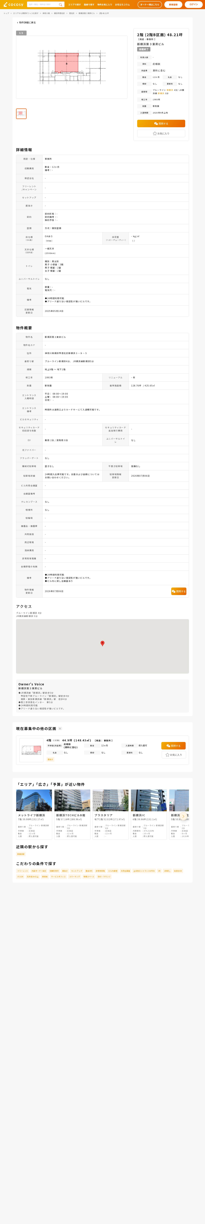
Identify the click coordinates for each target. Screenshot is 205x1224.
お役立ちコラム (122, 4)
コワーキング (74, 876)
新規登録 (173, 4)
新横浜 (170, 90)
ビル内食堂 (112, 871)
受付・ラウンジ (104, 876)
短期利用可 (54, 871)
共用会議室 (125, 871)
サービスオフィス (58, 876)
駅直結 (45, 876)
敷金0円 (89, 871)
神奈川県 (46, 13)
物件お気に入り (104, 4)
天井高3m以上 (33, 876)
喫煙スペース (89, 876)
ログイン (194, 4)
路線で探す (89, 4)
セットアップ (76, 871)
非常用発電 (100, 871)
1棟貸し (167, 871)
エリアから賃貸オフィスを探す (25, 13)
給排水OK (178, 871)
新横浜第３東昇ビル (87, 13)
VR (159, 871)
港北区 (71, 13)
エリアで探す (74, 4)
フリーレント (22, 871)
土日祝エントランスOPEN (144, 871)
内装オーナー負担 (39, 871)
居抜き (65, 871)
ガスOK (20, 876)
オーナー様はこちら (149, 4)
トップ (6, 13)
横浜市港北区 (59, 13)
